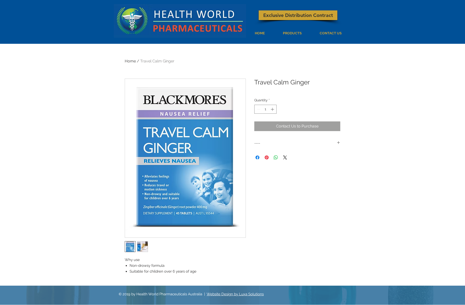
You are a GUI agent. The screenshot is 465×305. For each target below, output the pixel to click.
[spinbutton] (265, 109)
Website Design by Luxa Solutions (235, 294)
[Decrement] (258, 109)
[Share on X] (285, 157)
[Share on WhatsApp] (276, 157)
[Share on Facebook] (257, 157)
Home (130, 61)
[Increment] (273, 109)
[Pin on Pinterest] (267, 157)
